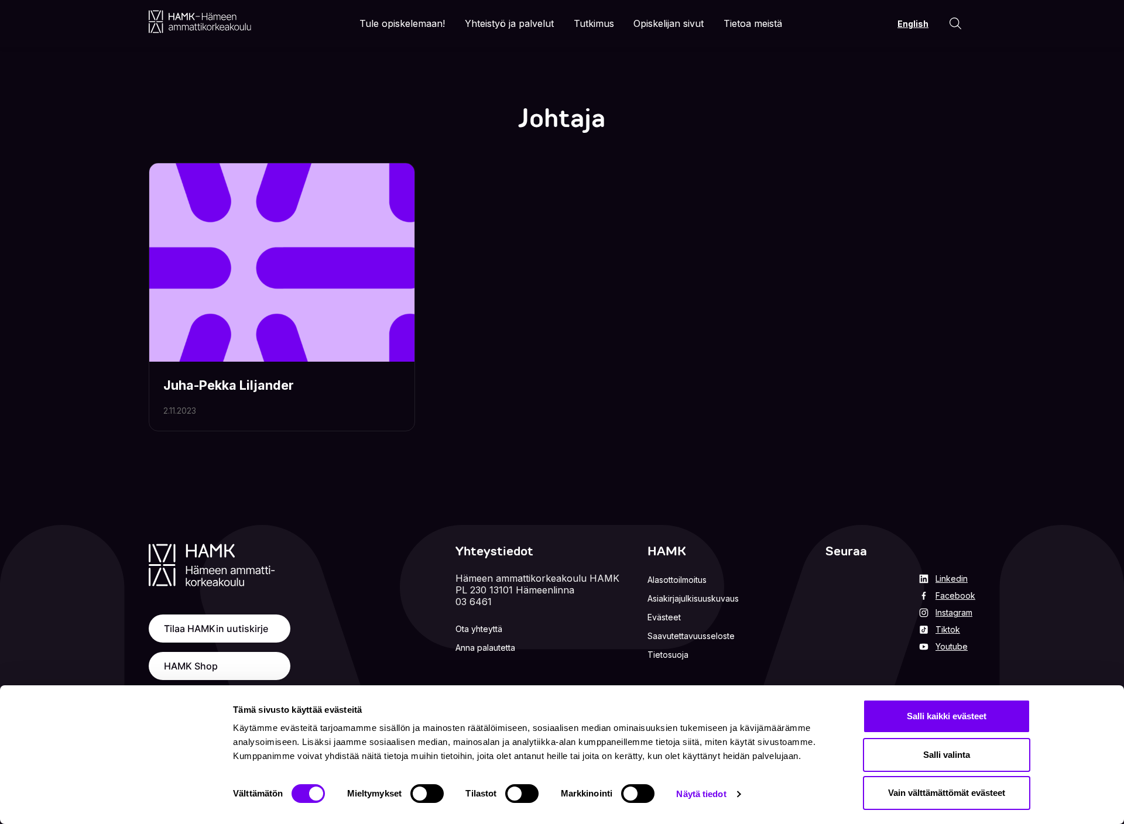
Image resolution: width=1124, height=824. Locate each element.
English (912, 24)
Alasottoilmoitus (677, 580)
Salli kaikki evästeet (946, 716)
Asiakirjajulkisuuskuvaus (693, 598)
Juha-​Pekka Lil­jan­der (228, 385)
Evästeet (664, 617)
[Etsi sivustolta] (955, 23)
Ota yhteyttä (478, 629)
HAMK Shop (191, 666)
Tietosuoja (667, 655)
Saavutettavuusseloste (691, 636)
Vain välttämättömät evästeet (946, 793)
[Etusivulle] (200, 21)
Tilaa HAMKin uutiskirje (216, 628)
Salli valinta (946, 755)
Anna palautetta (485, 648)
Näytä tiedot (701, 794)
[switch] (427, 793)
